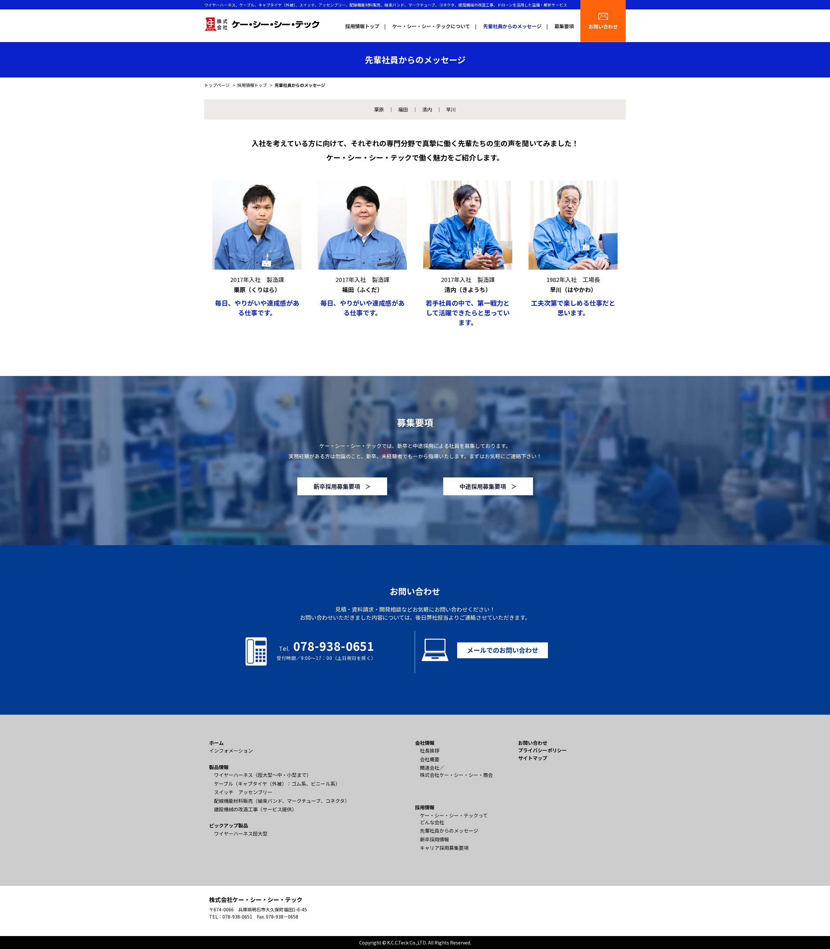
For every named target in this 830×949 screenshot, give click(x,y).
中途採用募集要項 (482, 486)
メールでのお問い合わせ (502, 650)
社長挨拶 (429, 750)
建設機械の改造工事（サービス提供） (255, 809)
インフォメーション (231, 750)
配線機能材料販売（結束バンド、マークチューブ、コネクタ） (282, 800)
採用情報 (424, 807)
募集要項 (564, 26)
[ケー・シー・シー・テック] (261, 23)
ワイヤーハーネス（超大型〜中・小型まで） (262, 774)
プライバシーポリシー (542, 750)
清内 (427, 109)
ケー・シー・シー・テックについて (431, 26)
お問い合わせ (603, 26)
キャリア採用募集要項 (444, 847)
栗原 (379, 109)
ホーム (216, 742)
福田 (403, 109)
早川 (451, 109)
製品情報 (219, 767)
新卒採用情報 (434, 839)
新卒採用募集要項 (337, 486)
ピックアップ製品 (228, 825)
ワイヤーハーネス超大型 (240, 833)
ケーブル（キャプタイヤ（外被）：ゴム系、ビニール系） (277, 783)
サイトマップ (532, 758)
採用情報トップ (362, 26)
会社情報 (424, 742)
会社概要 (429, 759)
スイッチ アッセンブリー (243, 792)
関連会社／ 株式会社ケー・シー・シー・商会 (456, 771)
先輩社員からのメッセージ (512, 26)
